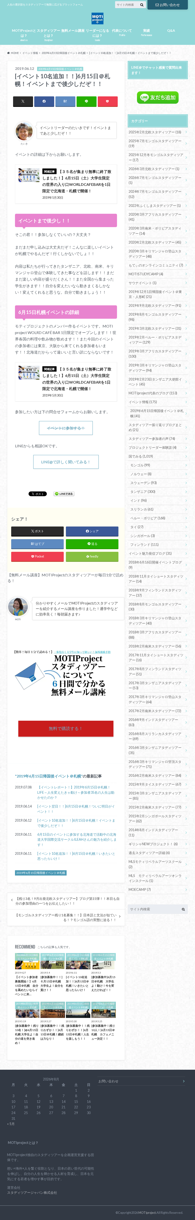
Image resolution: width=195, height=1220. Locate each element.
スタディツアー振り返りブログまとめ (155, 427)
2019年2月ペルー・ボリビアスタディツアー (155, 339)
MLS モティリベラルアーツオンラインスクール (155, 878)
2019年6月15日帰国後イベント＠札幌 (49, 776)
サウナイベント (142, 283)
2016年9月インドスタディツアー (153, 722)
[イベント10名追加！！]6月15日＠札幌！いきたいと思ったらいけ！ (76, 856)
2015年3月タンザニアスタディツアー (155, 795)
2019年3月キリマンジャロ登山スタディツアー (155, 367)
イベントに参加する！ (66, 428)
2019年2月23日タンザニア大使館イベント (155, 381)
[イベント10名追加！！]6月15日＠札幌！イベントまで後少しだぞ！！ (76, 823)
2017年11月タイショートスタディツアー (156, 657)
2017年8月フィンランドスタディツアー (155, 671)
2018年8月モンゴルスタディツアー (155, 606)
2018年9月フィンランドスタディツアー (155, 592)
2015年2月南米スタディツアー (155, 807)
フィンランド (144, 544)
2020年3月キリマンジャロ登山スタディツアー (155, 253)
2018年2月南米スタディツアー (155, 646)
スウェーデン (143, 483)
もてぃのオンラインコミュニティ (156, 265)
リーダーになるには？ (97, 35)
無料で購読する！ (66, 728)
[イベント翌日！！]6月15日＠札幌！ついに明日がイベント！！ (76, 808)
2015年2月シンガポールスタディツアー (155, 818)
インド (138, 500)
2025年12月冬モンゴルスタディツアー (156, 157)
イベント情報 (143, 402)
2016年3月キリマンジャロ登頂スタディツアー (155, 764)
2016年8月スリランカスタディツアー (155, 736)
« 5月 (11, 1124)
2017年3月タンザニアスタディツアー (155, 685)
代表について (122, 32)
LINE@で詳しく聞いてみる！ (66, 461)
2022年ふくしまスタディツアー (155, 205)
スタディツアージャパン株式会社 (32, 1192)
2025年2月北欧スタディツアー (155, 132)
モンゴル (140, 465)
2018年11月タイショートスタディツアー (156, 579)
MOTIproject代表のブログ (153, 393)
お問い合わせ (170, 5)
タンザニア (142, 492)
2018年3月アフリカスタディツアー (155, 634)
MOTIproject (147, 1213)
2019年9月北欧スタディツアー (155, 305)
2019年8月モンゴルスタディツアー (155, 317)
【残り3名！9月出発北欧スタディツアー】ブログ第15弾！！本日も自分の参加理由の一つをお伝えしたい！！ (67, 901)
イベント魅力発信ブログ (150, 553)
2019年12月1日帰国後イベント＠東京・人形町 (155, 294)
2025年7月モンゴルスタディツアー (155, 143)
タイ (136, 527)
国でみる (141, 456)
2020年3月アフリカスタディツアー (155, 217)
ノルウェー (140, 474)
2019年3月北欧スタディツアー (155, 328)
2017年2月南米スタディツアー (155, 711)
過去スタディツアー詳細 (149, 853)
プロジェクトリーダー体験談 (152, 447)
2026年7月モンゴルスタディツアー (155, 180)
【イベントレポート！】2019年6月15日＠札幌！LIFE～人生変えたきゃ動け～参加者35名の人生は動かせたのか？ (75, 792)
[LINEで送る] (64, 493)
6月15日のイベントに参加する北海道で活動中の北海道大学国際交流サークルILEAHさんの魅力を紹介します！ (77, 839)
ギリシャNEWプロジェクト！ (153, 844)
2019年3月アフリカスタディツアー (155, 353)
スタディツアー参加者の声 (152, 439)
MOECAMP (140, 889)
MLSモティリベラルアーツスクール (155, 864)
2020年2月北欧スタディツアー (155, 242)
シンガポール (142, 536)
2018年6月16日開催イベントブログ (155, 564)
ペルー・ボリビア (147, 518)
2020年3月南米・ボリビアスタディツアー (155, 230)
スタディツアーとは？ (48, 35)
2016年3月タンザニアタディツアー (155, 750)
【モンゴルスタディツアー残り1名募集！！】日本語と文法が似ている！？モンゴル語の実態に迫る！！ (66, 917)
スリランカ (141, 509)
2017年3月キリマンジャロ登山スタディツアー (155, 699)
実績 (146, 32)
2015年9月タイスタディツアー (155, 784)
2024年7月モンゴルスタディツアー (155, 194)
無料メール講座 (73, 30)
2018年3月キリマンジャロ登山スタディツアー (155, 620)
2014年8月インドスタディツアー (153, 832)
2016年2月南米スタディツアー (155, 775)
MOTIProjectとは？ (24, 35)
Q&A (171, 30)
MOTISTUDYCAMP (146, 274)
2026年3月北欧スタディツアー (154, 169)
